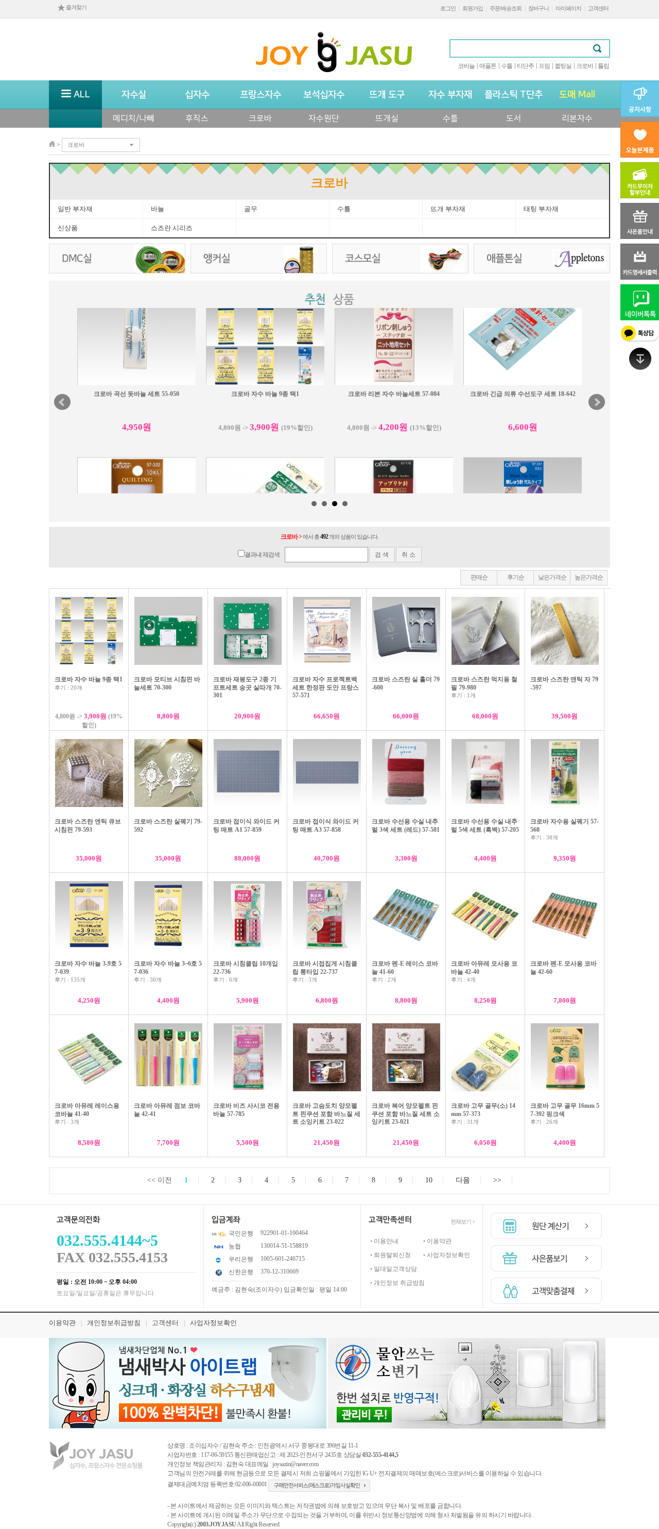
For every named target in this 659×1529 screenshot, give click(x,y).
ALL (80, 95)
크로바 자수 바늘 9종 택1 (89, 679)
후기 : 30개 (148, 979)
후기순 (515, 577)
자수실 (134, 95)
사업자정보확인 (448, 1255)
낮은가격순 (552, 577)
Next (596, 402)
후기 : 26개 (544, 1122)
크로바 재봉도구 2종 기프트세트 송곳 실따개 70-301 (247, 687)
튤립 (603, 66)
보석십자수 (323, 95)
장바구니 (538, 8)
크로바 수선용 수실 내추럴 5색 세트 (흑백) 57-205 (485, 825)
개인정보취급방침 (114, 1323)
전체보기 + (462, 1221)
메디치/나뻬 (133, 118)
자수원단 (323, 118)
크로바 (584, 66)
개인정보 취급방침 (399, 1282)
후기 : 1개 (463, 695)
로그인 (448, 8)
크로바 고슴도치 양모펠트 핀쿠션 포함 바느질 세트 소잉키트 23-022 (326, 1113)
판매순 (479, 577)
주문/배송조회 (506, 8)
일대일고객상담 (395, 1269)
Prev (62, 402)
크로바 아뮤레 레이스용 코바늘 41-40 (87, 1110)
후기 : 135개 (70, 979)
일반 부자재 (75, 209)
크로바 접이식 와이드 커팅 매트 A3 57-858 (325, 825)
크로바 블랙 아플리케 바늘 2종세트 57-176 (394, 442)
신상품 (68, 228)
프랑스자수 (260, 95)
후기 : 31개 (465, 1122)
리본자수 (577, 118)
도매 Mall (577, 95)
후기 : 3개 (304, 979)
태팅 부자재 (541, 209)
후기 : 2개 (384, 979)
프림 (544, 66)
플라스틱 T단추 (513, 95)
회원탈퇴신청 (392, 1255)
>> (497, 1180)
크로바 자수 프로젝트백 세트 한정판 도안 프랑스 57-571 (325, 687)
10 (428, 1180)
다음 (463, 1180)
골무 (250, 209)
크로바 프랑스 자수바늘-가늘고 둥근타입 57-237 (523, 447)
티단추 (525, 66)
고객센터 (598, 8)
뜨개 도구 (387, 95)
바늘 (157, 209)
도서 (514, 118)
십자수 (197, 95)
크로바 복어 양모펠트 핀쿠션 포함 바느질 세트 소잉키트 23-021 (406, 1113)
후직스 (197, 118)
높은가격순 (589, 577)
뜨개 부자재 (447, 209)
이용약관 (439, 1241)
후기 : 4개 (463, 979)
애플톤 (487, 66)
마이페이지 (568, 8)
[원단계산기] (546, 1226)
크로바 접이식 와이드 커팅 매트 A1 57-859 (246, 825)
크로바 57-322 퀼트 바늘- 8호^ (137, 442)
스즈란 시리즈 (172, 228)
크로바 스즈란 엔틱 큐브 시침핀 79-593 (88, 825)
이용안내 (386, 1241)
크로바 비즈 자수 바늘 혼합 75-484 (265, 442)
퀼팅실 (562, 66)
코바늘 (466, 66)
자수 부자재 (450, 95)
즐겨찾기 (75, 7)
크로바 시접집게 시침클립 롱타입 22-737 (324, 967)
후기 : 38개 (544, 837)
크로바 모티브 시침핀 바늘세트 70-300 (167, 683)
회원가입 (472, 8)
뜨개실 (386, 118)
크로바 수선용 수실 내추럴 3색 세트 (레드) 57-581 (406, 825)
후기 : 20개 (68, 687)
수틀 (506, 66)
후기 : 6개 (225, 979)
